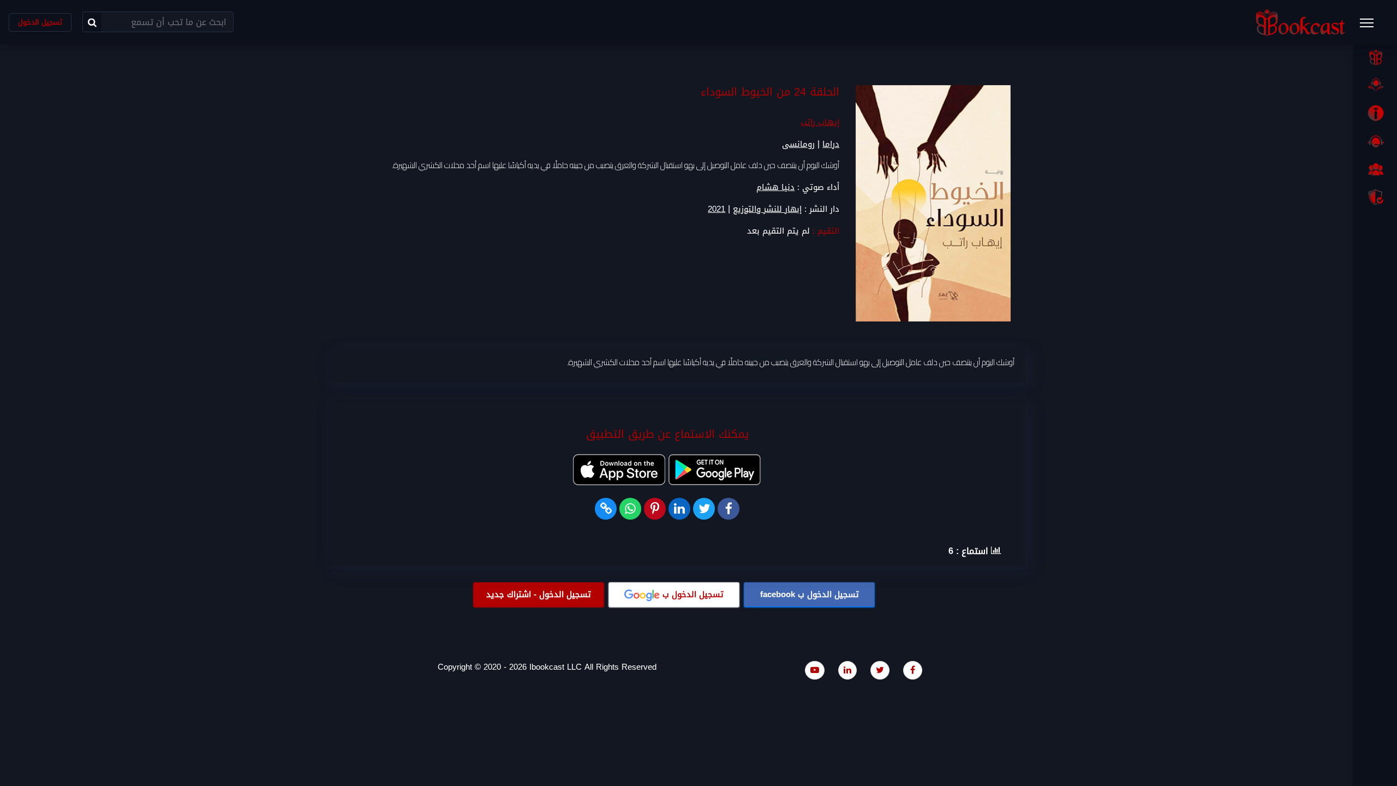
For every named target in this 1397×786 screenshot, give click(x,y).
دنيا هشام (775, 187)
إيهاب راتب (820, 122)
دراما (830, 144)
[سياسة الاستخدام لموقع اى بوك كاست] (1375, 197)
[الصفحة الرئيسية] (1375, 57)
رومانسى (798, 144)
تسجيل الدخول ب (809, 594)
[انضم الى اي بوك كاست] (1375, 169)
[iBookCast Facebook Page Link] (912, 670)
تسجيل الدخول (40, 22)
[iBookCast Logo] (1300, 22)
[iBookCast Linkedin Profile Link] (847, 670)
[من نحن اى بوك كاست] (1375, 113)
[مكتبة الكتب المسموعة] (1375, 85)
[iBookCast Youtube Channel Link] (814, 670)
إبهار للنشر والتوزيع (767, 209)
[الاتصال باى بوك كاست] (1375, 141)
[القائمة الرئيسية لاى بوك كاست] (1372, 26)
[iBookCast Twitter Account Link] (880, 670)
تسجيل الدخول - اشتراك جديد (538, 594)
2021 (716, 209)
